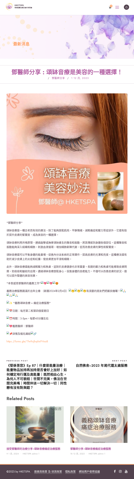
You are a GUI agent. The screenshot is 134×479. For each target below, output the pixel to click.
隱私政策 (70, 471)
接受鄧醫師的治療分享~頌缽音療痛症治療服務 (33, 449)
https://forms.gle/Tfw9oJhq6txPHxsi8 (27, 341)
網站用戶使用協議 (89, 471)
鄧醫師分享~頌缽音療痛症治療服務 (90, 449)
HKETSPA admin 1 (31, 453)
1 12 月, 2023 (80, 78)
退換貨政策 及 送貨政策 (48, 471)
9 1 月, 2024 (13, 453)
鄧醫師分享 (58, 78)
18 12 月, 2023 (77, 453)
